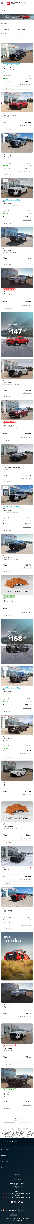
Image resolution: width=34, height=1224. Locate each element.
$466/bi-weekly (27, 437)
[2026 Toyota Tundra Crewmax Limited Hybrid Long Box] (17, 369)
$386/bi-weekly (27, 879)
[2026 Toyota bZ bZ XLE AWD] (17, 993)
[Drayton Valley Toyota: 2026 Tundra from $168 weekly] (17, 641)
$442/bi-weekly (27, 261)
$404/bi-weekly (27, 838)
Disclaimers (8, 1218)
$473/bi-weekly (27, 527)
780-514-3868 (17, 1179)
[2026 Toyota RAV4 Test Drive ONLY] (17, 856)
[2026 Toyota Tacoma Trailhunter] (17, 725)
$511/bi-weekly (27, 393)
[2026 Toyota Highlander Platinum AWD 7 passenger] (17, 410)
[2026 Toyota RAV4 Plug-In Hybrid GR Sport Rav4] (17, 102)
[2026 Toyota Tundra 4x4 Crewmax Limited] (17, 897)
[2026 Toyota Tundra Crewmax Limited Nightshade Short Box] (17, 188)
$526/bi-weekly (27, 305)
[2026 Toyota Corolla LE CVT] (17, 771)
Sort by (19, 26)
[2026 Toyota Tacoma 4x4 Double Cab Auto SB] (17, 585)
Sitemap (19, 1220)
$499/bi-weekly (27, 1105)
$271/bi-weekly (27, 478)
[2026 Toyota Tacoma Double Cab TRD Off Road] (17, 544)
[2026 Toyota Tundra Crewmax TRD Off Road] (17, 237)
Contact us (17, 1174)
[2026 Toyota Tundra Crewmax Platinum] (17, 143)
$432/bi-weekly (27, 84)
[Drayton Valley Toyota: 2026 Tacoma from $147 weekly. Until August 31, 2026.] (17, 334)
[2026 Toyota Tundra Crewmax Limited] (17, 1033)
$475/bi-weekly (27, 220)
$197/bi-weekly (27, 794)
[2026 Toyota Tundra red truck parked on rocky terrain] (17, 956)
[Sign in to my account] (32, 3)
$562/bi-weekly (27, 753)
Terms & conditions (18, 1218)
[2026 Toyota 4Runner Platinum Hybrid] (17, 278)
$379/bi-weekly (27, 568)
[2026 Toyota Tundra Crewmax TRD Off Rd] (17, 53)
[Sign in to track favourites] (30, 45)
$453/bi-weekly (27, 125)
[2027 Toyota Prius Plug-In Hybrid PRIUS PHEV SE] (17, 454)
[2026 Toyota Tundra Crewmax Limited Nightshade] (17, 495)
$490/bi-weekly (27, 1060)
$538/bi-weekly (27, 171)
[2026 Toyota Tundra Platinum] (17, 676)
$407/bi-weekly (27, 612)
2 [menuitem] (18, 1118)
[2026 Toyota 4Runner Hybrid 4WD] (17, 1078)
